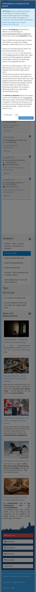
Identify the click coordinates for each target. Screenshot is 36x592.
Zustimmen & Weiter (26, 118)
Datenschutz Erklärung (10, 24)
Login (16, 115)
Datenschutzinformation (10, 53)
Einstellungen (8, 115)
